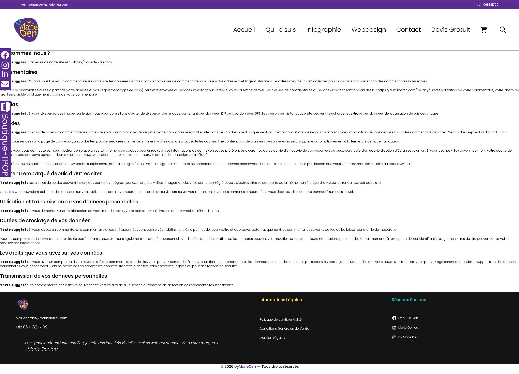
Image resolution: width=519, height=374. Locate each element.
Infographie (323, 29)
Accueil (244, 29)
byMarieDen (245, 366)
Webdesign (369, 29)
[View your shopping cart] (485, 30)
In (5, 74)
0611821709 (490, 5)
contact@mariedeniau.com (48, 5)
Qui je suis (281, 29)
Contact (408, 29)
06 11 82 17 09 (35, 327)
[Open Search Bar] (503, 29)
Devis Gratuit (450, 29)
